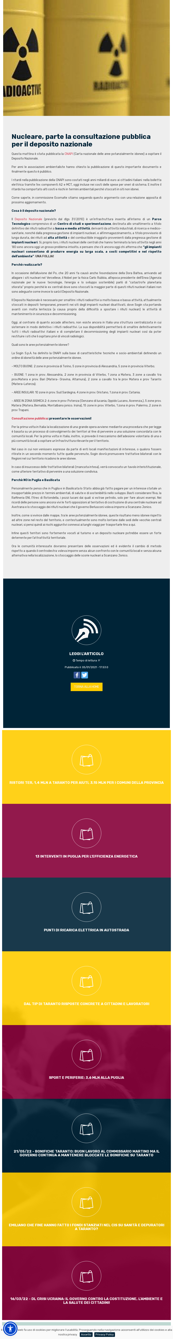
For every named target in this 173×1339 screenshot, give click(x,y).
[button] (10, 1329)
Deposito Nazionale (28, 219)
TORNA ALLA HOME (86, 687)
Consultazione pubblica (30, 418)
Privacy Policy (105, 1334)
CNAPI (69, 154)
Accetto (86, 1334)
